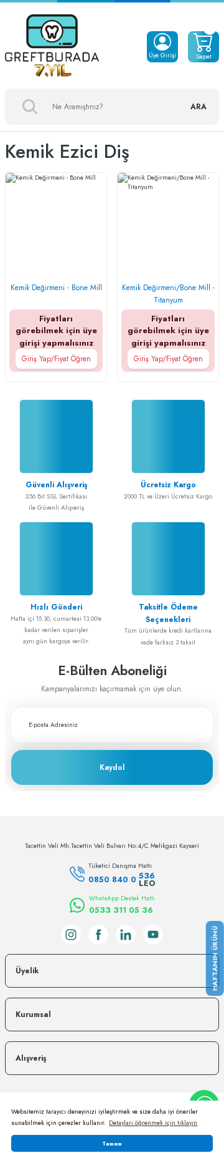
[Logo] (52, 46)
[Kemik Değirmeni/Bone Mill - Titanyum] (168, 223)
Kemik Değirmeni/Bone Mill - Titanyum (168, 294)
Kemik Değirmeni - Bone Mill (56, 287)
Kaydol (112, 767)
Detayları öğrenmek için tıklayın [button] (153, 1122)
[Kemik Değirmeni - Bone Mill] (56, 223)
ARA (198, 106)
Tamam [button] (112, 1143)
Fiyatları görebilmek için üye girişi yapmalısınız (56, 338)
